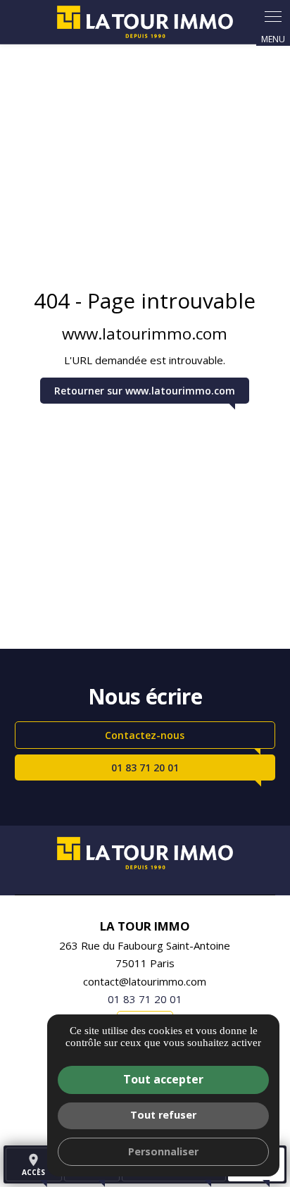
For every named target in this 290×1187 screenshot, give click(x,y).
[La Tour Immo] (145, 22)
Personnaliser (163, 1151)
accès (33, 1164)
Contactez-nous (144, 735)
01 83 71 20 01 (145, 767)
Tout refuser (163, 1114)
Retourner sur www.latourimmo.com (144, 390)
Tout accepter (163, 1079)
